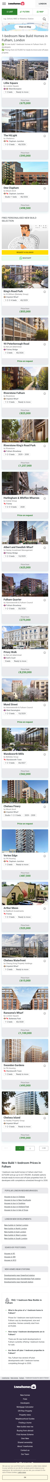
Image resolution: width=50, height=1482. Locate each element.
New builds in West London (15, 1235)
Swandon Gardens (14, 1065)
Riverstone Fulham (14, 393)
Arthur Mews (11, 908)
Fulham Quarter (12, 599)
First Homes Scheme (25, 1434)
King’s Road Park (13, 291)
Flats (25, 1399)
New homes (25, 1395)
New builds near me (25, 1427)
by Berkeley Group (11, 757)
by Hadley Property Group (14, 1121)
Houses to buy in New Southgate (17, 1200)
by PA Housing (10, 858)
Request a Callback (25, 252)
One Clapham (11, 187)
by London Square (11, 86)
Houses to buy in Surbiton (14, 1203)
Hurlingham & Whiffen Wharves (21, 497)
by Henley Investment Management (18, 550)
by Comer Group (10, 501)
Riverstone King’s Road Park (20, 445)
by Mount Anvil (10, 191)
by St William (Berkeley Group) (16, 294)
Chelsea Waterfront (15, 960)
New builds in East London (15, 1232)
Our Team (25, 1454)
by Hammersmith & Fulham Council (18, 602)
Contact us (25, 1450)
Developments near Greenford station (19, 1275)
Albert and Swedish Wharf (18, 547)
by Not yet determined (13, 347)
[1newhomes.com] (25, 1387)
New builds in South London (15, 1238)
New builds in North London (15, 1228)
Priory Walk (10, 652)
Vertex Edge (10, 855)
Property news (25, 1415)
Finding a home (25, 1423)
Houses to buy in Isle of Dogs (16, 1210)
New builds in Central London (16, 1225)
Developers (25, 1403)
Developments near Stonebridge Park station (22, 1279)
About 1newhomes (25, 1446)
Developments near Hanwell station (18, 1282)
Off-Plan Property (25, 1411)
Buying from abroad (25, 1430)
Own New (25, 1438)
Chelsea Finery (12, 806)
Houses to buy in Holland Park (16, 1207)
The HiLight (10, 135)
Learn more (22, 1472)
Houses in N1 (9, 1253)
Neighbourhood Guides (25, 1419)
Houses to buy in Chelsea (14, 1197)
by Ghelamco (9, 138)
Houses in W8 (9, 1257)
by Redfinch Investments (14, 911)
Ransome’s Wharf (13, 1012)
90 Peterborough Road (16, 343)
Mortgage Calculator (25, 1407)
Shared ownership (25, 1442)
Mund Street (11, 704)
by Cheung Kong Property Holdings (18, 963)
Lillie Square (11, 83)
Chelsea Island (12, 1117)
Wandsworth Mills (14, 753)
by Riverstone (9, 396)
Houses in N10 (10, 1260)
